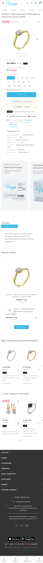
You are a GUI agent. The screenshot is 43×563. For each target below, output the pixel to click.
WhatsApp (27, 525)
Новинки (5, 468)
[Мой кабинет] (35, 3)
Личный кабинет (9, 490)
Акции (4, 458)
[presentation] (6, 39)
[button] (17, 53)
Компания (6, 479)
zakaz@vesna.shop (23, 502)
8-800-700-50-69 (22, 497)
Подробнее (13, 126)
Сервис (4, 484)
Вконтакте (16, 525)
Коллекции (6, 463)
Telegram (21, 525)
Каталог (5, 452)
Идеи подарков (8, 474)
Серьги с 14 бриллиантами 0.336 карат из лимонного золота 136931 (20, 311)
